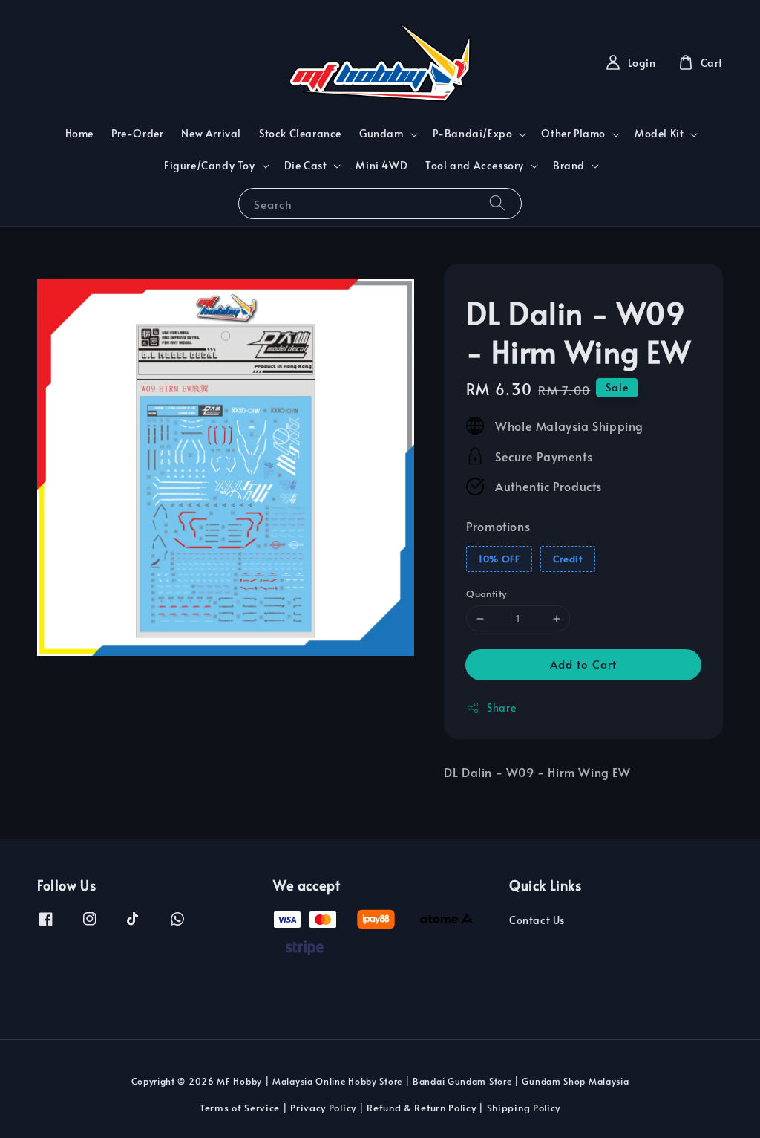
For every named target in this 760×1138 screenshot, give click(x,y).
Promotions (498, 526)
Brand (569, 165)
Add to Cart (583, 664)
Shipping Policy (524, 1107)
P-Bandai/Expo (473, 133)
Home (79, 133)
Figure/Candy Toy (209, 165)
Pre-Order (137, 133)
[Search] (497, 203)
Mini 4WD (381, 165)
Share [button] (501, 707)
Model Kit (659, 133)
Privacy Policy (323, 1107)
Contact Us (537, 920)
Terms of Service (240, 1107)
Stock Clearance (300, 133)
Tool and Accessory (474, 165)
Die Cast (305, 165)
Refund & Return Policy (421, 1107)
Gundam (381, 133)
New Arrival (211, 133)
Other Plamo (573, 133)
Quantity (486, 593)
